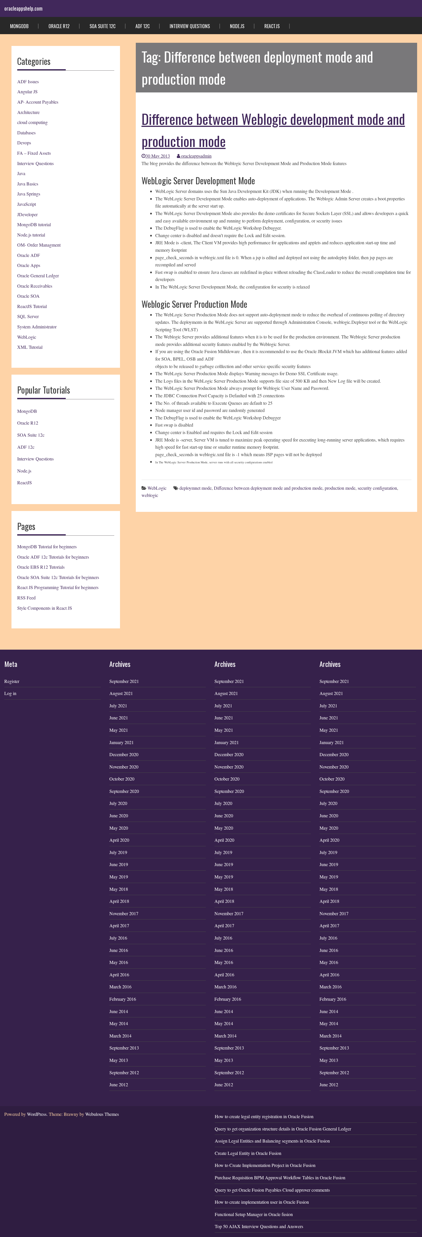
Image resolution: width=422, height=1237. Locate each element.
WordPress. (37, 1114)
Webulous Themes (102, 1114)
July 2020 (118, 803)
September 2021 (124, 681)
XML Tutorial (29, 347)
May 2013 (118, 1060)
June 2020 (118, 815)
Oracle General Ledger (38, 275)
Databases (26, 132)
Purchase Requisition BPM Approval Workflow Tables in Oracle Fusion (280, 1177)
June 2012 (118, 1084)
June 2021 (118, 718)
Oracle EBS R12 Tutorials (41, 567)
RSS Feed (26, 598)
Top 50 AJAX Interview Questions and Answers (259, 1226)
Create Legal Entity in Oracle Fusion (248, 1153)
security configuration (377, 488)
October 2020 (121, 779)
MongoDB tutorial (34, 224)
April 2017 (119, 925)
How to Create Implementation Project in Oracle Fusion (265, 1165)
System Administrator (37, 327)
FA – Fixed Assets (34, 153)
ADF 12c (142, 26)
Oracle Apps (28, 265)
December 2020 (123, 754)
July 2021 (118, 705)
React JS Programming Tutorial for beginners (57, 587)
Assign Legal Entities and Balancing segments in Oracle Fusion (272, 1141)
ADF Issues (28, 81)
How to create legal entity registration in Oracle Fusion (264, 1116)
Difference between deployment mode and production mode (268, 488)
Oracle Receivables (34, 286)
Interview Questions (190, 26)
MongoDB (19, 26)
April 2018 (119, 901)
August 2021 (121, 693)
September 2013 (124, 1048)
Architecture (28, 112)
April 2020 (119, 840)
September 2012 (124, 1072)
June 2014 (118, 1011)
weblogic (150, 495)
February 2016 (122, 999)
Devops (24, 143)
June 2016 (118, 950)
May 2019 (118, 877)
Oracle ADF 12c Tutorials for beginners (53, 557)
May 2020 (118, 828)
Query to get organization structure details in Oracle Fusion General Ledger (283, 1129)
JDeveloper (27, 214)
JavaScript (26, 204)
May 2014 (118, 1023)
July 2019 (118, 852)
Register (11, 681)
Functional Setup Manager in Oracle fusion (254, 1214)
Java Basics (27, 184)
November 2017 (123, 913)
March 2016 (120, 987)
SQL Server (28, 316)
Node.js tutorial (31, 235)
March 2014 (120, 1036)
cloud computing (32, 122)
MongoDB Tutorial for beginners (47, 546)
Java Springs (28, 194)
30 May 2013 (158, 156)
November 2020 (123, 767)
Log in (10, 693)
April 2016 (119, 974)
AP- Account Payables (37, 102)
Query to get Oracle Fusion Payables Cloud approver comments (272, 1190)
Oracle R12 (59, 26)
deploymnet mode (195, 488)
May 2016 (118, 962)
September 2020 (124, 791)
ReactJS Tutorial (32, 306)
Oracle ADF (28, 255)
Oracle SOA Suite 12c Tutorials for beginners (58, 577)
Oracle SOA (28, 296)
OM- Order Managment (39, 245)
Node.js (237, 26)
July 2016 (118, 938)
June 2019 (118, 864)
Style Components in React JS (44, 608)
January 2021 (121, 742)
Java (21, 173)
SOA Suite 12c (102, 26)
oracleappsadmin (196, 156)
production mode (340, 488)
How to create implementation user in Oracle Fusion (262, 1202)
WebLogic (26, 337)
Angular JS (27, 91)
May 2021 (118, 730)
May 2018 (118, 889)
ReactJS (272, 26)
